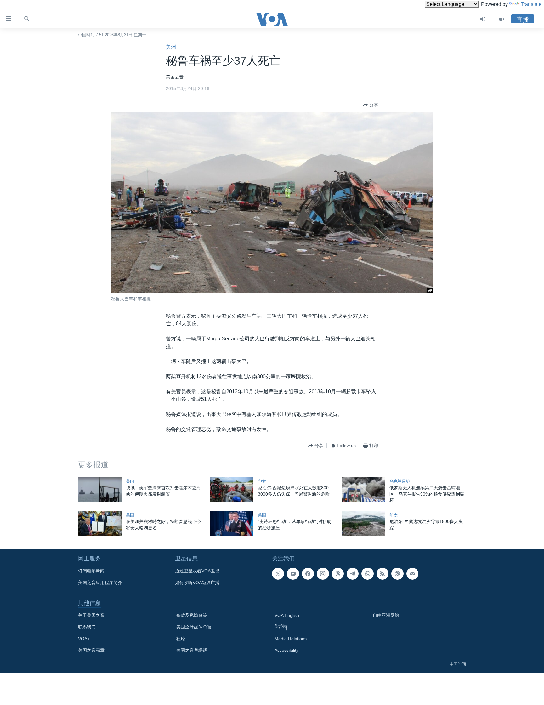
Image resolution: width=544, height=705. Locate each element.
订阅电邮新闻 (91, 570)
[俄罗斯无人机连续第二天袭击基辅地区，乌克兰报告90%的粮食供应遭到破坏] (363, 489)
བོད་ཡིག (281, 626)
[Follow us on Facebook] (308, 574)
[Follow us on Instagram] (323, 574)
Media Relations (291, 638)
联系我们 (87, 626)
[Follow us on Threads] (338, 574)
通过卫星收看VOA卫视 (197, 570)
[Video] (501, 19)
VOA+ (84, 638)
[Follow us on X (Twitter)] (278, 574)
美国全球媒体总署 (194, 626)
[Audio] (482, 19)
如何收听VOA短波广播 (197, 582)
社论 (180, 638)
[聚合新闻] (382, 574)
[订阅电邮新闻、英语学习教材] (412, 574)
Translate (531, 4)
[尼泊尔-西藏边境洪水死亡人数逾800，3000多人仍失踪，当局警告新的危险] (231, 489)
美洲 (171, 47)
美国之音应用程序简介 (100, 582)
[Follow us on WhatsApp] (367, 574)
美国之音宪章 (91, 650)
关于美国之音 (91, 615)
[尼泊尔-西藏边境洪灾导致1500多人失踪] (363, 523)
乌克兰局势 (399, 481)
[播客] (397, 574)
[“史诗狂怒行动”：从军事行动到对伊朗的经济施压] (231, 523)
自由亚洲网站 (386, 615)
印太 (262, 481)
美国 (130, 481)
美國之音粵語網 (191, 650)
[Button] (370, 105)
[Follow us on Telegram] (353, 574)
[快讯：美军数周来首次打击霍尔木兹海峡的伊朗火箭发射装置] (100, 489)
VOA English (287, 615)
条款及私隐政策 (191, 615)
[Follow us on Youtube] (293, 574)
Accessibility (286, 650)
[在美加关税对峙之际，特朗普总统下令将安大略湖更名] (100, 523)
